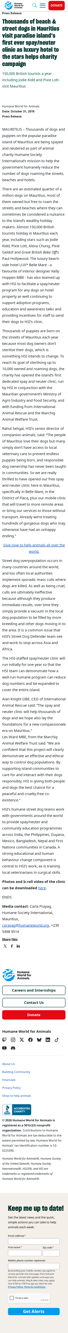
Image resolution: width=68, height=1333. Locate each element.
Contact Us (34, 1002)
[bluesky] (39, 1040)
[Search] (36, 5)
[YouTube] (4, 1048)
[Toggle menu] (43, 5)
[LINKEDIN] (18, 946)
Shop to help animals (16, 1096)
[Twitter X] (22, 1040)
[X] (5, 946)
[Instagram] (13, 1040)
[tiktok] (56, 1040)
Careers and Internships (34, 990)
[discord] (13, 1048)
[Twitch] (4, 1040)
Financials (9, 1080)
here (42, 888)
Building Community (16, 1072)
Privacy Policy (11, 1088)
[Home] (16, 975)
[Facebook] (30, 1040)
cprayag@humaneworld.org (25, 925)
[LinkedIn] (48, 1040)
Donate (57, 5)
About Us (8, 1064)
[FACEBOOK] (12, 946)
